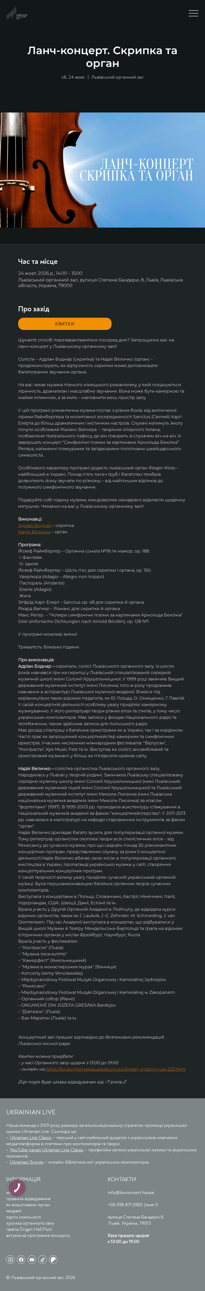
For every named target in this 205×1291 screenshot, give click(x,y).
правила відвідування (28, 1199)
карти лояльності (23, 1217)
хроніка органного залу (30, 1223)
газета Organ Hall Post (29, 1229)
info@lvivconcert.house (131, 1192)
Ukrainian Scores (27, 1162)
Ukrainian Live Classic (31, 1138)
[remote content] (65, 324)
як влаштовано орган (28, 1205)
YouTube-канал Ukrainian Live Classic (47, 1150)
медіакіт (14, 1211)
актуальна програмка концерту (38, 1235)
